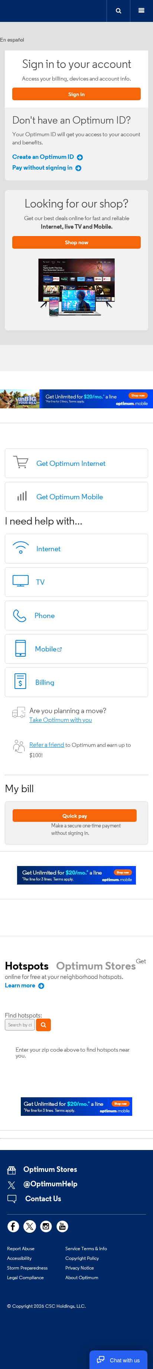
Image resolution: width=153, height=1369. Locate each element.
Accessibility (19, 1258)
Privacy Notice (79, 1268)
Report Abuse (21, 1248)
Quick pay (74, 815)
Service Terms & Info (86, 1248)
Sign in (76, 94)
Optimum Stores (96, 965)
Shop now (76, 242)
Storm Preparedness (27, 1268)
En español (12, 39)
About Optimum (81, 1277)
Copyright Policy (82, 1258)
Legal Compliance (25, 1277)
